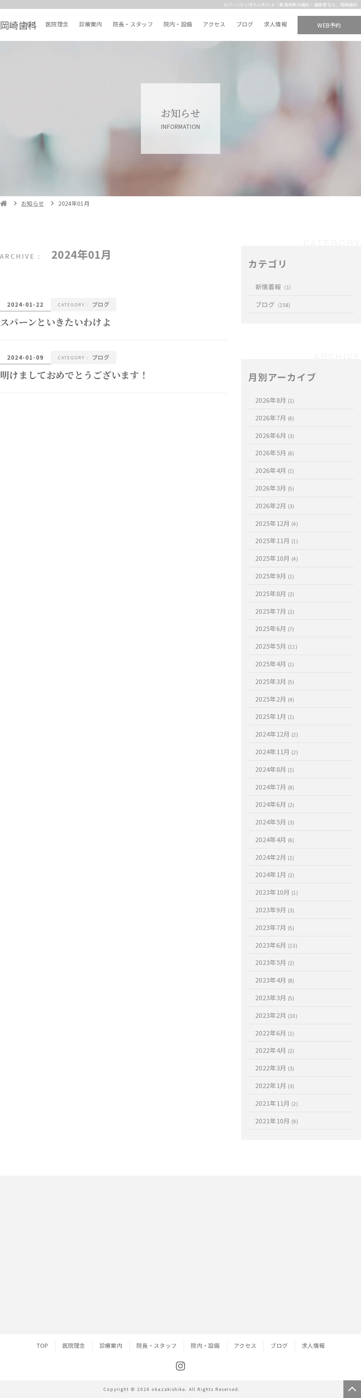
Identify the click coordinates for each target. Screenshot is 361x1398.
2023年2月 (276, 1015)
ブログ (244, 24)
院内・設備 (178, 24)
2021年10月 (276, 1120)
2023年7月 (274, 927)
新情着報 (274, 286)
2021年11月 (276, 1103)
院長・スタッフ (133, 24)
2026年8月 (274, 399)
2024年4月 (274, 839)
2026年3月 (274, 487)
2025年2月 (274, 698)
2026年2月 (274, 505)
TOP (29, 24)
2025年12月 (276, 523)
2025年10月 (276, 558)
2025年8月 (274, 593)
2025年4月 (274, 663)
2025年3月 (274, 681)
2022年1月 (274, 1085)
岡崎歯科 (18, 24)
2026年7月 (274, 417)
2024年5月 (274, 821)
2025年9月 (274, 575)
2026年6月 (274, 435)
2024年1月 (274, 874)
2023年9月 (274, 909)
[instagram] (180, 1366)
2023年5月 (274, 962)
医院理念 (56, 24)
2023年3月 (274, 997)
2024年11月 (276, 751)
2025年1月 (274, 716)
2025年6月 (274, 628)
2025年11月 (276, 540)
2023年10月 (276, 891)
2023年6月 (276, 944)
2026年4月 (274, 470)
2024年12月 (276, 733)
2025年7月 (274, 611)
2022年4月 (274, 1050)
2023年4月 (274, 979)
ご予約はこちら (254, 1274)
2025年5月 (276, 645)
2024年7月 (274, 786)
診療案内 (90, 24)
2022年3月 (274, 1067)
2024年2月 (274, 857)
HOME (3, 203)
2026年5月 (274, 452)
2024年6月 (274, 804)
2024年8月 (274, 769)
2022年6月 (274, 1032)
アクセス (214, 24)
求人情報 (275, 24)
